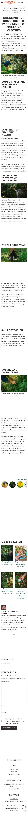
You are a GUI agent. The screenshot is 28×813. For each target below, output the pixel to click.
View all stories (22, 479)
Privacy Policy (14, 774)
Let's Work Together (14, 801)
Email (3, 712)
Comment (5, 681)
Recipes (14, 772)
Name (3, 706)
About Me (14, 769)
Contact (14, 799)
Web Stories (14, 789)
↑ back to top (14, 760)
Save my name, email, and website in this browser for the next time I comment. (15, 721)
